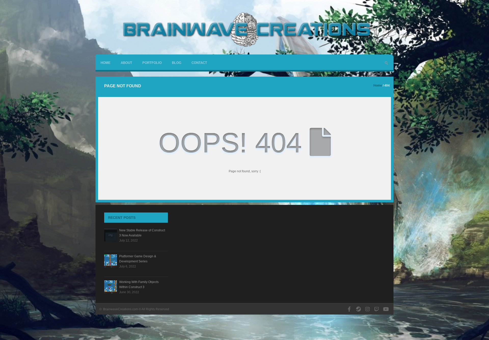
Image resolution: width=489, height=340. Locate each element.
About (126, 63)
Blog (176, 63)
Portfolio (152, 63)
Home (106, 63)
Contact (199, 63)
